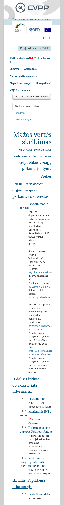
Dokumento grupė (24, 119)
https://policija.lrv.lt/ (39, 287)
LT (50, 38)
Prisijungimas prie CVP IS (34, 48)
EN (44, 38)
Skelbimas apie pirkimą (27, 106)
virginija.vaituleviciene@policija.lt (46, 272)
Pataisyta (20, 113)
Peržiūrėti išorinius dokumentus (32, 96)
